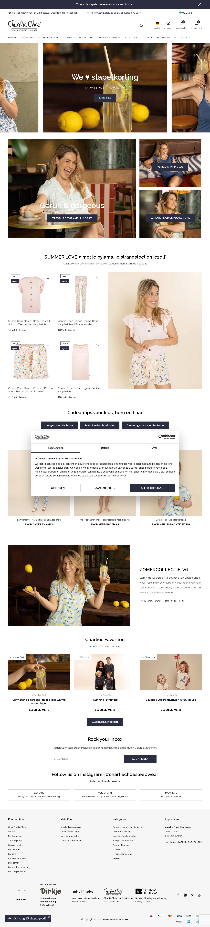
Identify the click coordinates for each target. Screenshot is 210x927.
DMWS (114, 919)
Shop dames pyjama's (39, 524)
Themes (150, 38)
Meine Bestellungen (70, 831)
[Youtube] (199, 895)
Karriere (12, 854)
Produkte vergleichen (71, 840)
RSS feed (124, 919)
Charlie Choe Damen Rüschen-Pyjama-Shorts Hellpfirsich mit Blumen (31, 390)
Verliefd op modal (170, 166)
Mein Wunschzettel (70, 836)
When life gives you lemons (170, 217)
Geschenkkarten (133, 38)
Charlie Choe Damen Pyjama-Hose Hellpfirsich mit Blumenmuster (78, 323)
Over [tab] (154, 447)
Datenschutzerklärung (19, 867)
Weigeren (58, 488)
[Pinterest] (192, 895)
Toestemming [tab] (55, 447)
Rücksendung (15, 836)
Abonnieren (140, 758)
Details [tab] (105, 447)
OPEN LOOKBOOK (150, 601)
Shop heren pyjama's (105, 524)
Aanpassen (103, 488)
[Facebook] (178, 895)
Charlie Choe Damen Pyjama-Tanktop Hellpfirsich (80, 390)
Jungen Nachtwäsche (108, 38)
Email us (21, 899)
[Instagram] (185, 895)
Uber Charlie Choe (17, 827)
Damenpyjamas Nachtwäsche (24, 38)
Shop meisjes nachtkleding (171, 524)
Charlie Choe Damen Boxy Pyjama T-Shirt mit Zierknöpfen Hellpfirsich (29, 323)
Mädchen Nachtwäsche (80, 38)
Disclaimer (13, 863)
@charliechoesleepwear (105, 781)
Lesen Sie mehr (39, 709)
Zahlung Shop (15, 840)
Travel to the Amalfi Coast (72, 218)
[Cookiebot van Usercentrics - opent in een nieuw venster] (161, 436)
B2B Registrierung (17, 871)
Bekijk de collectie (136, 263)
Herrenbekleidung (53, 38)
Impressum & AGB (17, 858)
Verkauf (185, 38)
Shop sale (105, 97)
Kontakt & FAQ (15, 849)
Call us (21, 890)
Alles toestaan (152, 488)
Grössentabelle (15, 845)
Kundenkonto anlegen (71, 827)
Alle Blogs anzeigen (105, 722)
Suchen (141, 26)
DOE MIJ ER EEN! (174, 601)
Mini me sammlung (167, 38)
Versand (12, 831)
